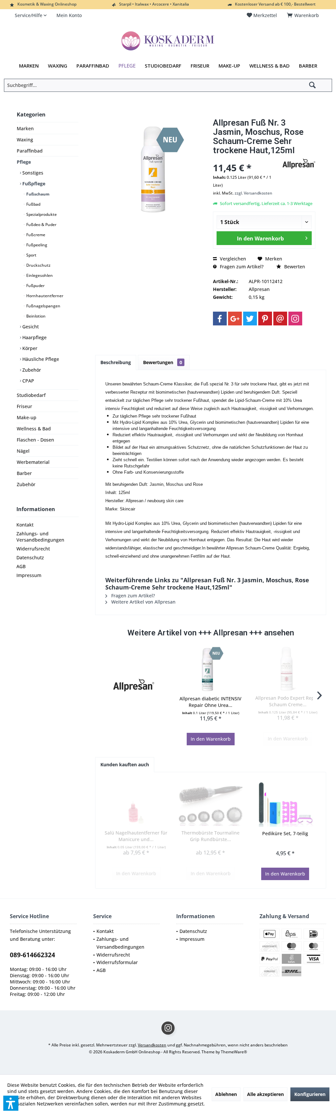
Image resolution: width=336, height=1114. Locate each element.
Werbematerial (33, 462)
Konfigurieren (310, 1094)
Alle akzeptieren (265, 1094)
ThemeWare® (234, 1052)
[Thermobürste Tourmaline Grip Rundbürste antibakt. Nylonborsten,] (210, 803)
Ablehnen (226, 1094)
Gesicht (30, 326)
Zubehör (31, 370)
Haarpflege (34, 337)
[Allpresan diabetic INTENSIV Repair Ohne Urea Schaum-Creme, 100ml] (210, 669)
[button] (10, 1103)
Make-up (26, 417)
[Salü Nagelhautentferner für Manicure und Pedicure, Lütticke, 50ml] (136, 803)
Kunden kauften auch (124, 764)
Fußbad (32, 204)
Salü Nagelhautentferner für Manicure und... (136, 836)
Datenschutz (30, 557)
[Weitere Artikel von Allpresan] (299, 163)
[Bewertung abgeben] (247, 158)
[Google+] (235, 318)
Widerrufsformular (117, 962)
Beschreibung (115, 362)
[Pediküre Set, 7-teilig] (285, 804)
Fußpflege (33, 183)
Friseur (24, 406)
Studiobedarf (31, 395)
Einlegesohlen (39, 275)
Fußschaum (37, 194)
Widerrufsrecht (33, 549)
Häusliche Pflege (40, 359)
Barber (24, 473)
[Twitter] (250, 318)
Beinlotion (35, 316)
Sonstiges (32, 173)
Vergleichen (232, 259)
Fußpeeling (36, 245)
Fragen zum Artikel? (241, 266)
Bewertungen (162, 362)
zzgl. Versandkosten (253, 193)
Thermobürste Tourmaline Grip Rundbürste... (210, 836)
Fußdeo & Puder (40, 224)
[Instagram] (295, 318)
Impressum (28, 575)
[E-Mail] (280, 318)
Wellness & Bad (34, 428)
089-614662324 (32, 955)
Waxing (25, 139)
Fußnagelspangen (42, 306)
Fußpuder (35, 285)
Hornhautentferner (44, 296)
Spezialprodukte (41, 214)
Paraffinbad (30, 151)
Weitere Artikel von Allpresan (143, 602)
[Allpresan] (133, 685)
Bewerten (294, 266)
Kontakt (24, 525)
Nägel (23, 451)
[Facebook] (220, 318)
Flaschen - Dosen (35, 440)
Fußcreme (35, 234)
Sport (30, 255)
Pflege (24, 162)
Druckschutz (38, 265)
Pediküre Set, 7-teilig (285, 833)
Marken (25, 128)
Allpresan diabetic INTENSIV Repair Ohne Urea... (210, 701)
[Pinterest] (265, 318)
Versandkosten (152, 1045)
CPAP (27, 381)
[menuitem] (304, 15)
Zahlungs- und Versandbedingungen (40, 536)
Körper (29, 348)
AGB (21, 566)
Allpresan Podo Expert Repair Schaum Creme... (287, 701)
